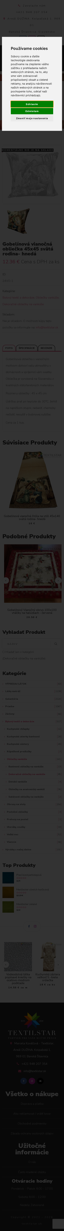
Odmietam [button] (32, 111)
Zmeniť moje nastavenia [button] (32, 118)
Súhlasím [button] (32, 104)
